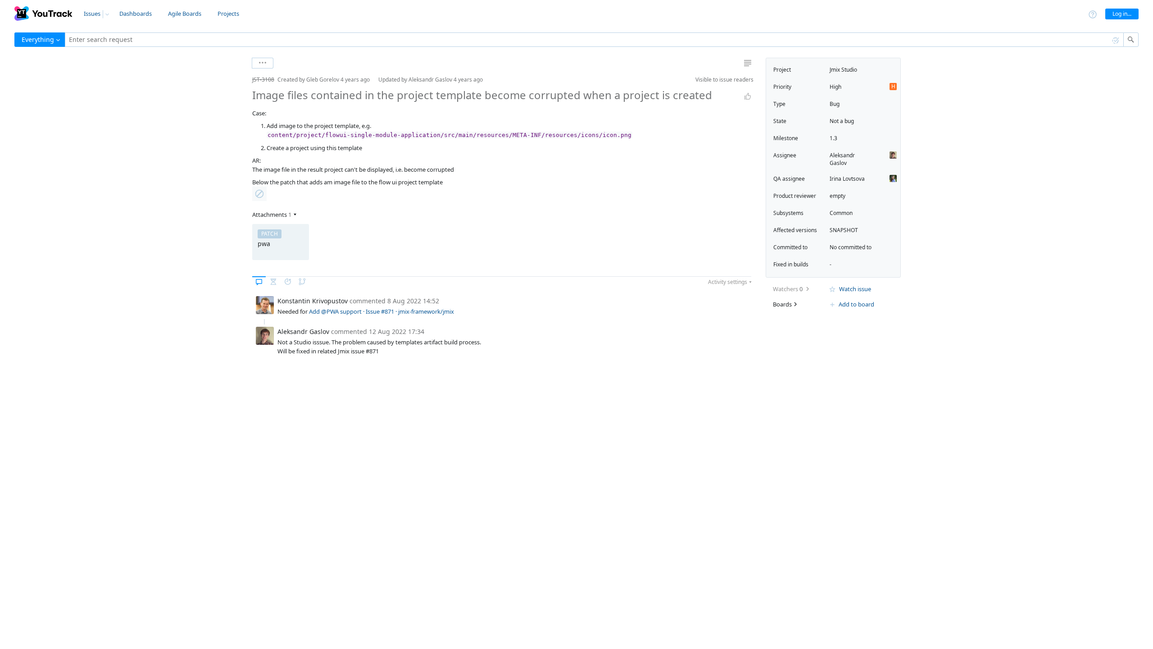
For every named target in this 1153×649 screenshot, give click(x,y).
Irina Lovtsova (847, 179)
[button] (245, 79)
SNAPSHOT (844, 230)
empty (837, 196)
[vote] (747, 96)
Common (841, 213)
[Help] (1093, 13)
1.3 (833, 138)
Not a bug (842, 121)
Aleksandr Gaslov (842, 159)
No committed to (851, 247)
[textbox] (594, 39)
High (835, 87)
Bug (835, 104)
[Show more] (262, 63)
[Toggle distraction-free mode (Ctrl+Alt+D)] (747, 63)
